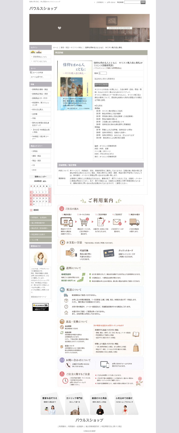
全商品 (34, 151)
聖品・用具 (36, 161)
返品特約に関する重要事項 (105, 79)
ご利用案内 (99, 2)
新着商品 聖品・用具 (40, 94)
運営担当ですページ (38, 297)
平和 (34, 118)
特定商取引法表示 (38, 234)
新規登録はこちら (40, 57)
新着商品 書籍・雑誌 (40, 89)
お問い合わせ (111, 2)
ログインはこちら (40, 61)
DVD (34, 170)
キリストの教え (77, 47)
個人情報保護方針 (38, 223)
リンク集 (34, 240)
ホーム (55, 47)
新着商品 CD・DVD (39, 98)
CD (33, 165)
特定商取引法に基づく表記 (112, 426)
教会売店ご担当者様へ (39, 228)
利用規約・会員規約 (75, 426)
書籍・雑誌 (36, 156)
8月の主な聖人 (37, 110)
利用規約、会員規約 (39, 218)
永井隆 (34, 114)
